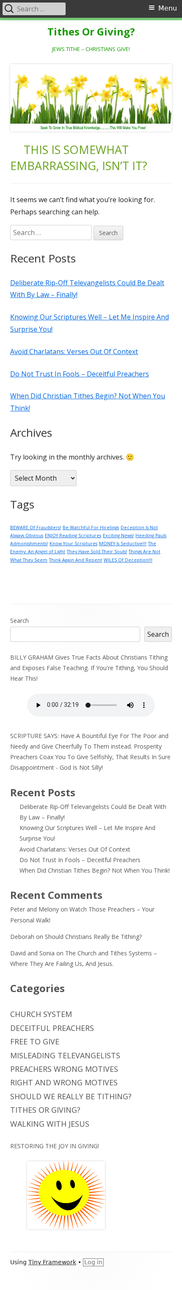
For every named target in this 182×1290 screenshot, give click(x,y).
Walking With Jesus (49, 1124)
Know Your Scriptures (73, 543)
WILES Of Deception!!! (128, 560)
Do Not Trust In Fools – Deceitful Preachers (79, 374)
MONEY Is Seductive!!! (122, 543)
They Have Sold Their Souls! (97, 551)
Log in (93, 1262)
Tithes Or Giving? (91, 31)
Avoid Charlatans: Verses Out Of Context (74, 351)
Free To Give (34, 1041)
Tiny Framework (52, 1262)
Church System (41, 1014)
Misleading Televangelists (65, 1055)
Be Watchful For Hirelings (91, 527)
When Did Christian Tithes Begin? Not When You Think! (94, 870)
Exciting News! (118, 535)
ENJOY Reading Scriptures (73, 535)
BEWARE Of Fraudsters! (35, 527)
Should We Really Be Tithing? (71, 1096)
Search (19, 621)
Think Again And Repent (75, 560)
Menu (167, 8)
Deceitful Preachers (52, 1028)
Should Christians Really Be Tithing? (93, 937)
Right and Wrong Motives (64, 1082)
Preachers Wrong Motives (64, 1069)
